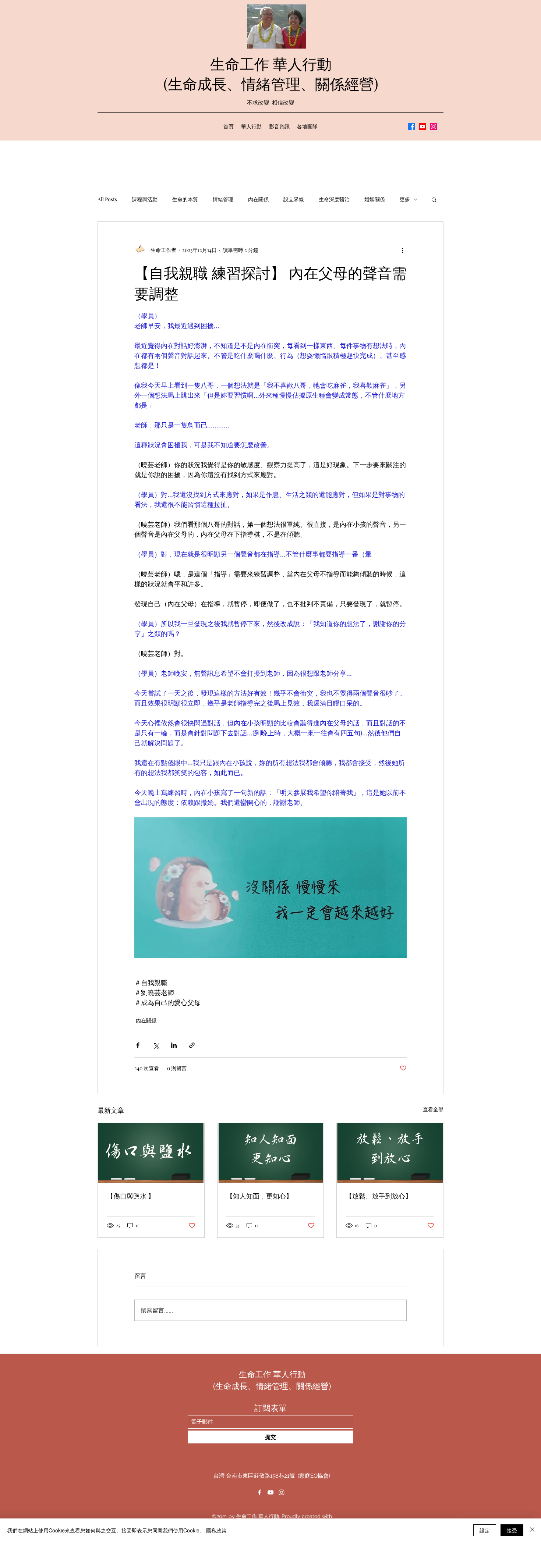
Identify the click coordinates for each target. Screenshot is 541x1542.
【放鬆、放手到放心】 (379, 1195)
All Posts (107, 199)
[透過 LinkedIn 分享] (173, 1045)
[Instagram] (433, 126)
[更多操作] (402, 249)
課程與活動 (145, 199)
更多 (405, 199)
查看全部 (433, 1109)
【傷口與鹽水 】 (131, 1195)
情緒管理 (223, 199)
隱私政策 (216, 1530)
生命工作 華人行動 (271, 63)
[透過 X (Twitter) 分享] (155, 1045)
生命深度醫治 (334, 199)
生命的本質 (185, 199)
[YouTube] (422, 126)
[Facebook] (411, 126)
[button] (434, 199)
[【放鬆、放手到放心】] (390, 1153)
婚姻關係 (374, 199)
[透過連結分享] (191, 1045)
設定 (485, 1530)
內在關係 (258, 199)
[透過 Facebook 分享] (137, 1045)
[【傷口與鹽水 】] (151, 1153)
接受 (512, 1530)
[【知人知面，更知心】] (271, 1153)
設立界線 (293, 199)
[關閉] (532, 1530)
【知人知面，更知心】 (259, 1195)
